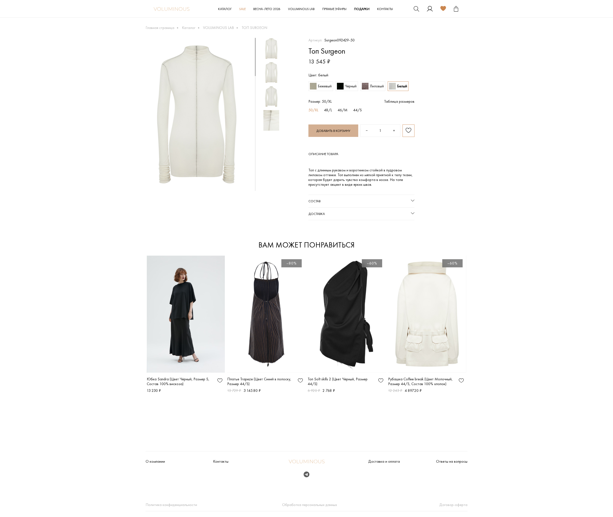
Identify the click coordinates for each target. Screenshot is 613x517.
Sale (242, 9)
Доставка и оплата (384, 461)
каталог (225, 9)
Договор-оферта (453, 504)
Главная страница (160, 27)
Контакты (385, 9)
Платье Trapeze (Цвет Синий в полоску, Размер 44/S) (259, 381)
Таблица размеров (399, 101)
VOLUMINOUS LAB (301, 9)
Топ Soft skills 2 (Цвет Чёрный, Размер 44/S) (338, 381)
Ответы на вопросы (451, 461)
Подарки (361, 9)
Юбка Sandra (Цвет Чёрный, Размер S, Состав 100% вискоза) (178, 381)
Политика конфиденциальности (171, 504)
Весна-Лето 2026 (266, 9)
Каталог (188, 27)
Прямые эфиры (334, 9)
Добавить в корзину (333, 131)
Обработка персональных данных (309, 504)
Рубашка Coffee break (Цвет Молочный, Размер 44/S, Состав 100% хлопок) (420, 381)
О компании (155, 461)
